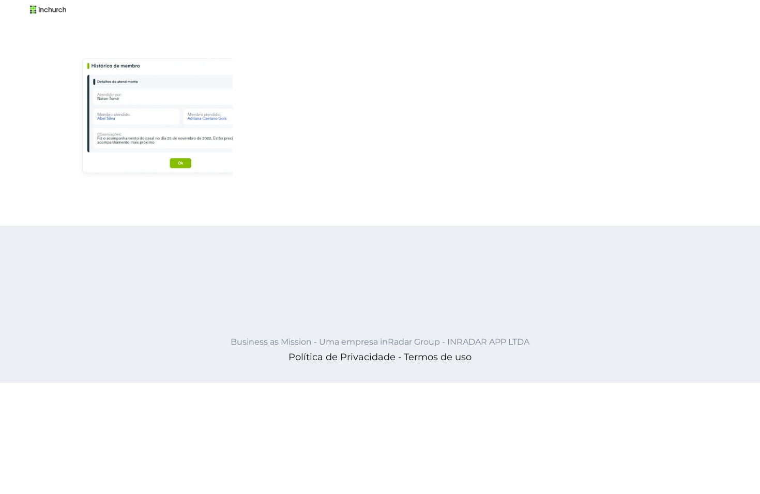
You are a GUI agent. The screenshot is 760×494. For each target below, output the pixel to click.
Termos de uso (438, 357)
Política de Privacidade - (345, 357)
